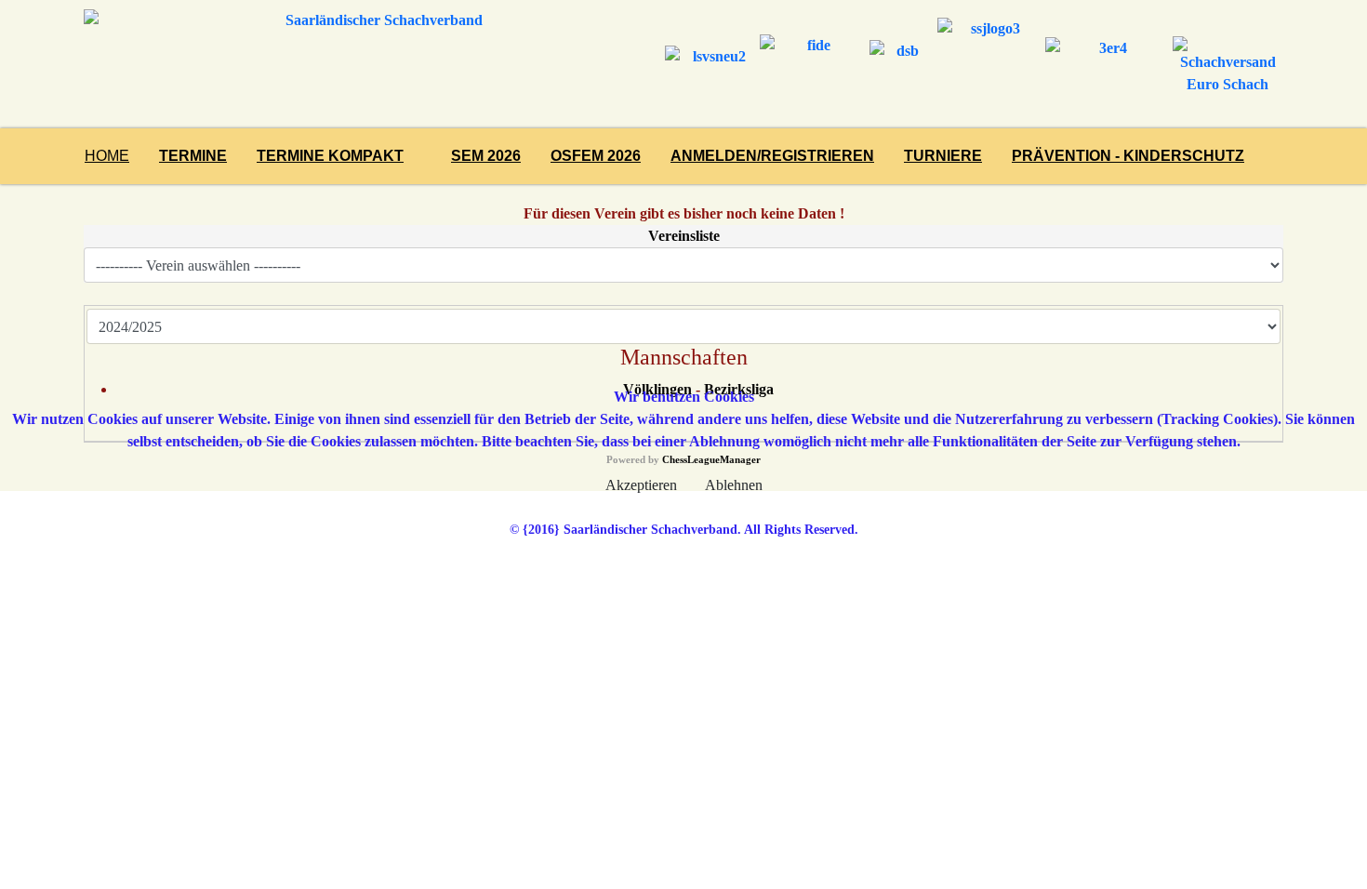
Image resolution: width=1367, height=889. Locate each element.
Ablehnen (734, 485)
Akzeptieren (641, 485)
